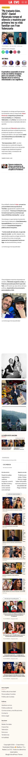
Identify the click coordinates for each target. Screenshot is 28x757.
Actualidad (14, 610)
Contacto (5, 713)
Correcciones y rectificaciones (12, 710)
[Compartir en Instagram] (14, 52)
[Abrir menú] (25, 2)
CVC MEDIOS (7, 464)
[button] (14, 305)
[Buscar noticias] (22, 2)
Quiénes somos (7, 705)
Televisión (5, 729)
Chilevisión (14, 128)
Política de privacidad (9, 691)
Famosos (5, 732)
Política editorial (7, 708)
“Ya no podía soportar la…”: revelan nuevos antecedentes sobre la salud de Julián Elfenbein (19, 449)
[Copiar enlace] (18, 52)
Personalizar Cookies (9, 694)
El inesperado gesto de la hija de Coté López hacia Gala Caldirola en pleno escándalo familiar (6, 449)
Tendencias (5, 735)
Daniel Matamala (5, 457)
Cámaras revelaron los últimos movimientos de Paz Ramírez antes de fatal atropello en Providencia (14, 615)
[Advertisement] (14, 96)
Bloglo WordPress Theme (14, 754)
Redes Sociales (5, 7)
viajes (17, 204)
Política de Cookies (8, 697)
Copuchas (5, 727)
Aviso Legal (5, 716)
